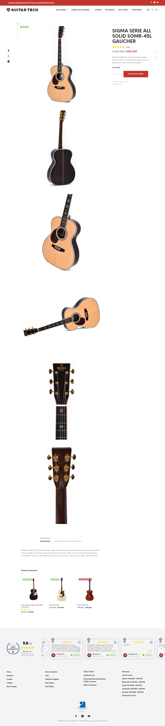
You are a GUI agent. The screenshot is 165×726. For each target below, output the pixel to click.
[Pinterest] (8, 61)
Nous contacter (51, 672)
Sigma (121, 84)
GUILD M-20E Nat (82, 605)
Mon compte (12, 686)
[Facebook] (8, 50)
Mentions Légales (52, 679)
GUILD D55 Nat (54, 605)
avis (90, 721)
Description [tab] (45, 541)
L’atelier (98, 10)
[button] (156, 10)
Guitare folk (131, 24)
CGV (47, 675)
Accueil (114, 24)
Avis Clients (123, 10)
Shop (9, 672)
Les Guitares (61, 10)
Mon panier (137, 10)
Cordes (9, 679)
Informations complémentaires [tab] (67, 541)
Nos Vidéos (49, 686)
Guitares (122, 24)
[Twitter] (8, 56)
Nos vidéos (110, 10)
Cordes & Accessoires (80, 10)
